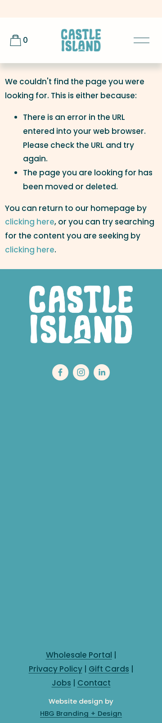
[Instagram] (81, 372)
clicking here (29, 221)
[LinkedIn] (102, 372)
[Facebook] (60, 372)
